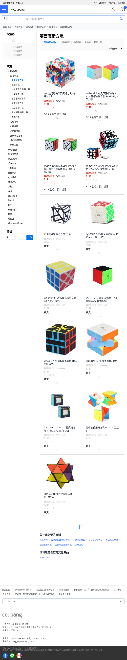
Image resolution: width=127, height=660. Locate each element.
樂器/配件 (12, 209)
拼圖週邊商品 (16, 140)
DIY (10, 205)
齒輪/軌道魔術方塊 (20, 112)
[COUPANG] (12, 616)
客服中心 (112, 3)
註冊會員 (102, 3)
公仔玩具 (12, 163)
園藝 (10, 214)
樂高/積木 (12, 159)
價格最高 (77, 42)
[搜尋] (121, 18)
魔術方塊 (53, 27)
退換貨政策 (64, 589)
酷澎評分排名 (50, 42)
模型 (10, 191)
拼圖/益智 (41, 27)
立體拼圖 (14, 126)
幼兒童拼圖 (15, 131)
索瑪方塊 (16, 117)
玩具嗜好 (30, 27)
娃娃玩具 (12, 172)
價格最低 (66, 42)
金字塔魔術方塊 (18, 98)
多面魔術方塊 (17, 103)
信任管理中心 (80, 589)
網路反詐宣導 (64, 594)
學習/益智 (12, 149)
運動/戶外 (12, 182)
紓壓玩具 (14, 144)
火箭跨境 (18, 27)
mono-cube (45, 557)
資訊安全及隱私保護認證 (26, 594)
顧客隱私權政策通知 (100, 589)
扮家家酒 (12, 168)
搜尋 (30, 237)
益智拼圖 (14, 121)
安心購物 (117, 589)
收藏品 (11, 218)
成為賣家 (121, 3)
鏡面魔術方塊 (17, 107)
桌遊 (10, 186)
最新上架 (98, 42)
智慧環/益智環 (16, 135)
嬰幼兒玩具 (13, 154)
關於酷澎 (6, 589)
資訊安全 (6, 594)
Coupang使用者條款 (45, 589)
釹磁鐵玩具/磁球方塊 (21, 89)
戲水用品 (12, 177)
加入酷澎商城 (48, 594)
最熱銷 (88, 42)
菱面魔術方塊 (66, 27)
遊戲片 (11, 200)
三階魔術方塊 (17, 94)
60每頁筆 (113, 48)
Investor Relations (23, 589)
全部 (6, 18)
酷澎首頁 (7, 27)
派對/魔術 (12, 195)
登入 (95, 3)
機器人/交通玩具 (15, 223)
